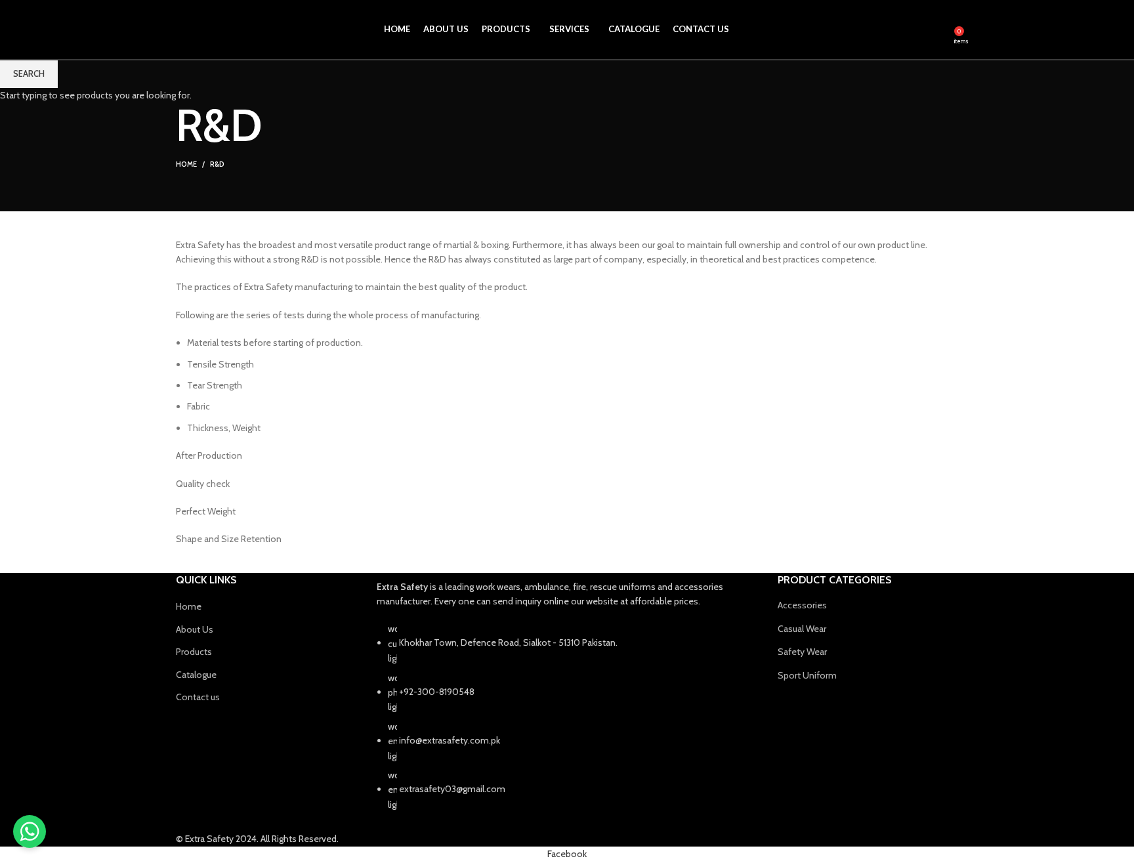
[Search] (941, 29)
